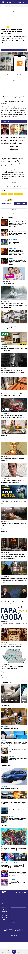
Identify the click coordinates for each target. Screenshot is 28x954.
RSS (12, 920)
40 (6, 230)
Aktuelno (3, 27)
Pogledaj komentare (7, 203)
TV (11, 900)
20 (6, 248)
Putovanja (4, 907)
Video (12, 898)
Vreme (12, 903)
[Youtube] (25, 892)
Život (3, 903)
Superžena (4, 911)
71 (6, 220)
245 (6, 239)
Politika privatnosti (16, 917)
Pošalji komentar (21, 203)
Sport (3, 900)
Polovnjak (3, 800)
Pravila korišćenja (15, 915)
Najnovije (9, 2)
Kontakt (13, 922)
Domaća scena (4, 862)
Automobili (4, 917)
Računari (16, 740)
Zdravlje (4, 905)
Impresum (13, 913)
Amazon (4, 194)
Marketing (13, 911)
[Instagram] (22, 892)
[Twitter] (19, 892)
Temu (11, 194)
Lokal (3, 919)
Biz (3, 902)
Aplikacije (13, 918)
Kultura (4, 909)
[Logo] (2, 2)
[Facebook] (16, 892)
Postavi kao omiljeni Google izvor (10, 50)
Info (3, 898)
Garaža (16, 800)
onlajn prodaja (18, 194)
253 (6, 258)
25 (7, 26)
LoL (1, 846)
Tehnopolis (4, 915)
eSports (4, 913)
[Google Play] (8, 930)
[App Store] (19, 930)
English (13, 902)
